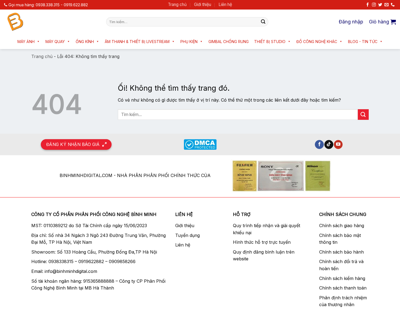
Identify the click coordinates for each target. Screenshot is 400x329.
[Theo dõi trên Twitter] (380, 5)
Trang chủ (177, 4)
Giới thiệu (202, 4)
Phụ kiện (189, 41)
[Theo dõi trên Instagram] (374, 5)
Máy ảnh (26, 41)
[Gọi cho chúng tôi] (393, 5)
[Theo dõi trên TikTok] (328, 144)
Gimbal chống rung (228, 41)
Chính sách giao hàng (341, 225)
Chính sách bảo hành (341, 252)
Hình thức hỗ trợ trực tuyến (262, 242)
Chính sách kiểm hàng (342, 278)
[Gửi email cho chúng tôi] (386, 5)
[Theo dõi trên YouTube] (338, 144)
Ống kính (85, 41)
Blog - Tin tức (362, 41)
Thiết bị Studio (269, 41)
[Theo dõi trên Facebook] (368, 5)
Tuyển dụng (187, 235)
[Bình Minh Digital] (51, 22)
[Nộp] (263, 21)
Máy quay (55, 41)
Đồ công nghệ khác (316, 41)
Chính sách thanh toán (343, 288)
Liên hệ (225, 4)
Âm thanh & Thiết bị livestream (137, 41)
